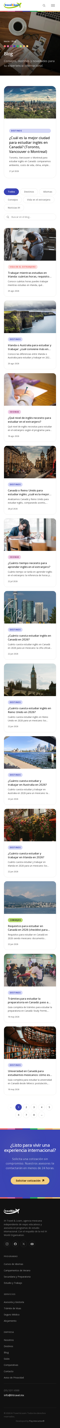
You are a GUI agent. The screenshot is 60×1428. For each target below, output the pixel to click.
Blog (6, 1352)
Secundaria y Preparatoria (17, 1276)
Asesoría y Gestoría (14, 1302)
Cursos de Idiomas (13, 1264)
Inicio (6, 41)
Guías (7, 1358)
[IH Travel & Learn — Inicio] (12, 5)
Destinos (29, 191)
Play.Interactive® (36, 1421)
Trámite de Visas (12, 1308)
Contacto (8, 1371)
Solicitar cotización (28, 1180)
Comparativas (11, 1364)
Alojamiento (10, 1320)
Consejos (13, 199)
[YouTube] (32, 1244)
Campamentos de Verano (17, 1270)
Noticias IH (14, 207)
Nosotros (9, 1339)
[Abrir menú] (53, 5)
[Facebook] (15, 1244)
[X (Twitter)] (23, 1244)
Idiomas (47, 191)
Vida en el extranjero (38, 199)
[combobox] (30, 217)
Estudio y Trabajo (13, 1282)
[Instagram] (7, 1244)
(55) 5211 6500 (11, 1390)
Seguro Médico (12, 1314)
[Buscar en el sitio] (44, 5)
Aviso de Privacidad (14, 1377)
